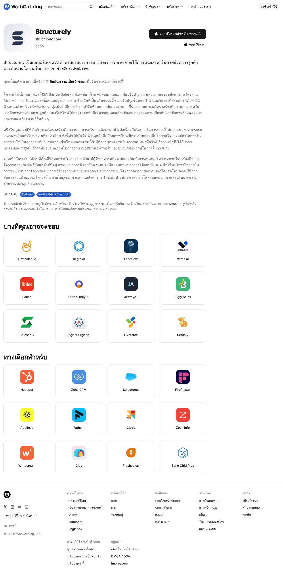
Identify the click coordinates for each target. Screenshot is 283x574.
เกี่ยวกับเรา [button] (250, 500)
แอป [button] (114, 500)
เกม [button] (113, 508)
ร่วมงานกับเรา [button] (252, 508)
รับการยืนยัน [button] (163, 508)
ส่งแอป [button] (159, 515)
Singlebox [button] (74, 529)
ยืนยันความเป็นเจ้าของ (67, 81)
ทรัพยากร (173, 6)
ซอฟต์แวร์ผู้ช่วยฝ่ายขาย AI (53, 194)
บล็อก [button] (203, 515)
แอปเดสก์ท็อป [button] (76, 500)
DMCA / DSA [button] (120, 556)
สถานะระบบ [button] (207, 529)
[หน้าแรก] (23, 6)
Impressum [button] (119, 563)
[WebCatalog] (7, 494)
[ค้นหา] (91, 6)
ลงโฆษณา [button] (162, 522)
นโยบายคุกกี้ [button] (75, 563)
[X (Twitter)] (5, 507)
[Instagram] (26, 507)
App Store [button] (196, 44)
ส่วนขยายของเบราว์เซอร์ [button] (84, 508)
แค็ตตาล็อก (128, 6)
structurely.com (48, 39)
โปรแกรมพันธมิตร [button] (211, 522)
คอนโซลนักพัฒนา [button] (167, 500)
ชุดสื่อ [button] (247, 515)
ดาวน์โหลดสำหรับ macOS (180, 34)
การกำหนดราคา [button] (210, 500)
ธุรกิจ (39, 46)
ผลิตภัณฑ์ (105, 6)
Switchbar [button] (74, 522)
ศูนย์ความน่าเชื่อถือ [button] (80, 549)
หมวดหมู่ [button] (117, 515)
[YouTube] (19, 507)
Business (27, 194)
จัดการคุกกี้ (10, 525)
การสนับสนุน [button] (208, 508)
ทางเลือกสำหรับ (25, 357)
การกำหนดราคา (200, 6)
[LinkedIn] (12, 507)
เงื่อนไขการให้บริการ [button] (125, 549)
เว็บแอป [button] (72, 515)
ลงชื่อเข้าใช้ (269, 6)
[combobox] (25, 515)
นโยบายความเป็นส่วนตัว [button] (84, 556)
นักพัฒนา (151, 6)
